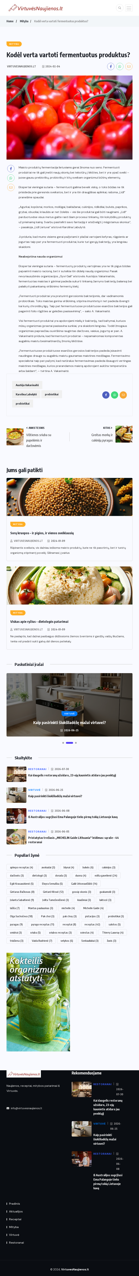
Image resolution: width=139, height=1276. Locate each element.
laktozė (105, 899)
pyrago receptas (42, 924)
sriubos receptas (60, 932)
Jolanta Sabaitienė (22, 899)
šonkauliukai (89, 940)
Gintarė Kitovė (53, 891)
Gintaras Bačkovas (22, 891)
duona (80, 875)
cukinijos (108, 867)
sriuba (35, 932)
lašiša (15, 908)
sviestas (87, 932)
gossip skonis (81, 891)
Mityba (24, 21)
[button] (63, 743)
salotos (115, 924)
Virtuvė (14, 1235)
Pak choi (47, 916)
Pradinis (14, 1204)
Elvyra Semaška (52, 883)
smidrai (16, 932)
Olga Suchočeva (21, 916)
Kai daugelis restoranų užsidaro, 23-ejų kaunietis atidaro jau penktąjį (72, 775)
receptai (69, 924)
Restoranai (16, 1242)
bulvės (88, 867)
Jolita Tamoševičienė (55, 899)
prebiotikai (51, 394)
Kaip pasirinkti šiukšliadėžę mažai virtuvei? (55, 796)
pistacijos (92, 916)
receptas (92, 924)
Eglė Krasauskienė (21, 883)
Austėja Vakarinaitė (27, 385)
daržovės (17, 875)
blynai (69, 867)
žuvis (111, 940)
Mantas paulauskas (40, 908)
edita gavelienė (106, 875)
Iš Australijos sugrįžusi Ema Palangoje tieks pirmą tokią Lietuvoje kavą (73, 817)
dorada (61, 875)
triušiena (16, 940)
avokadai (48, 867)
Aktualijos (16, 1211)
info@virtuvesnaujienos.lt (26, 1108)
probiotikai (23, 403)
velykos (67, 940)
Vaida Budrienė (42, 940)
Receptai (15, 1219)
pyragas (16, 924)
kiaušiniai (84, 899)
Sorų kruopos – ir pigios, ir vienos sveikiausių (42, 533)
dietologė (39, 875)
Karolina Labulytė (26, 394)
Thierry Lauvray (112, 932)
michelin (68, 908)
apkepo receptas (21, 867)
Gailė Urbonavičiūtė (84, 883)
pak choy (70, 916)
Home (10, 21)
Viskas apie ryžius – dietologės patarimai (39, 621)
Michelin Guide (93, 908)
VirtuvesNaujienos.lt (28, 540)
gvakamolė (107, 891)
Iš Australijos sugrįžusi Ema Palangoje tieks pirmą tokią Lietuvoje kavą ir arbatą (69, 720)
